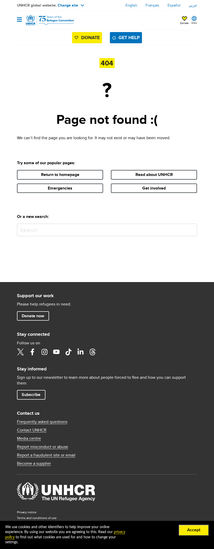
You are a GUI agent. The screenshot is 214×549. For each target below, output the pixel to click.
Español (174, 5)
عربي (193, 5)
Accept (193, 530)
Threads (92, 352)
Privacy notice (27, 512)
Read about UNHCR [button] (154, 175)
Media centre (29, 438)
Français (152, 5)
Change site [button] (68, 5)
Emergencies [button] (60, 188)
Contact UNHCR (31, 430)
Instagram (44, 352)
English (131, 5)
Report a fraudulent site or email (46, 455)
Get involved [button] (154, 188)
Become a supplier (34, 463)
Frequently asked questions (42, 422)
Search (192, 229)
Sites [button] (194, 23)
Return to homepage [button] (60, 175)
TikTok (68, 352)
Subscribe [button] (31, 395)
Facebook (32, 352)
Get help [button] (129, 37)
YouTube (56, 352)
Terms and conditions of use (37, 518)
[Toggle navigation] (19, 20)
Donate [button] (184, 23)
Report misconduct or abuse (42, 447)
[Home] (43, 20)
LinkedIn (80, 352)
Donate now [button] (33, 316)
